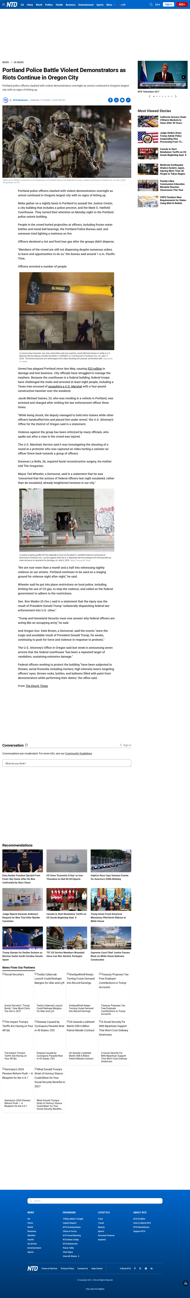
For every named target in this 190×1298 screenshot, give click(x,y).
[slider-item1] (153, 96)
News (5, 62)
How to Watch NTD (142, 1223)
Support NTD (139, 1231)
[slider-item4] (162, 96)
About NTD (139, 1212)
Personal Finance (106, 1235)
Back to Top (186, 1283)
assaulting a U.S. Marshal (65, 386)
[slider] (163, 82)
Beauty (101, 1227)
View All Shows (70, 1256)
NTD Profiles (139, 1219)
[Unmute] (184, 77)
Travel (101, 1223)
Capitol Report (69, 1223)
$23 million (95, 368)
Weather (31, 1235)
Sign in (168, 4)
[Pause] (142, 85)
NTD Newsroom (20, 100)
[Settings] (183, 85)
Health (30, 1239)
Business (31, 1231)
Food (100, 1219)
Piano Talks (68, 1248)
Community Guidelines (78, 753)
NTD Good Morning (72, 1235)
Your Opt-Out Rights (95, 1289)
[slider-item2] (156, 96)
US (28, 1219)
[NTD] (32, 1268)
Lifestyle (104, 1212)
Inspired (102, 1239)
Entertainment (34, 1248)
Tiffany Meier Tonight (73, 1219)
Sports (30, 1252)
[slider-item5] (165, 96)
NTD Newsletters (141, 1227)
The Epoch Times (37, 686)
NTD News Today (71, 1239)
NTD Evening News (72, 1227)
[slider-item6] (168, 96)
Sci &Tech (32, 1244)
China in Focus (70, 1231)
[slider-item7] (171, 96)
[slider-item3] (159, 96)
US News (19, 62)
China (30, 1223)
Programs (69, 1212)
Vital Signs (68, 1252)
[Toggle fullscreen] (178, 85)
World (30, 1227)
